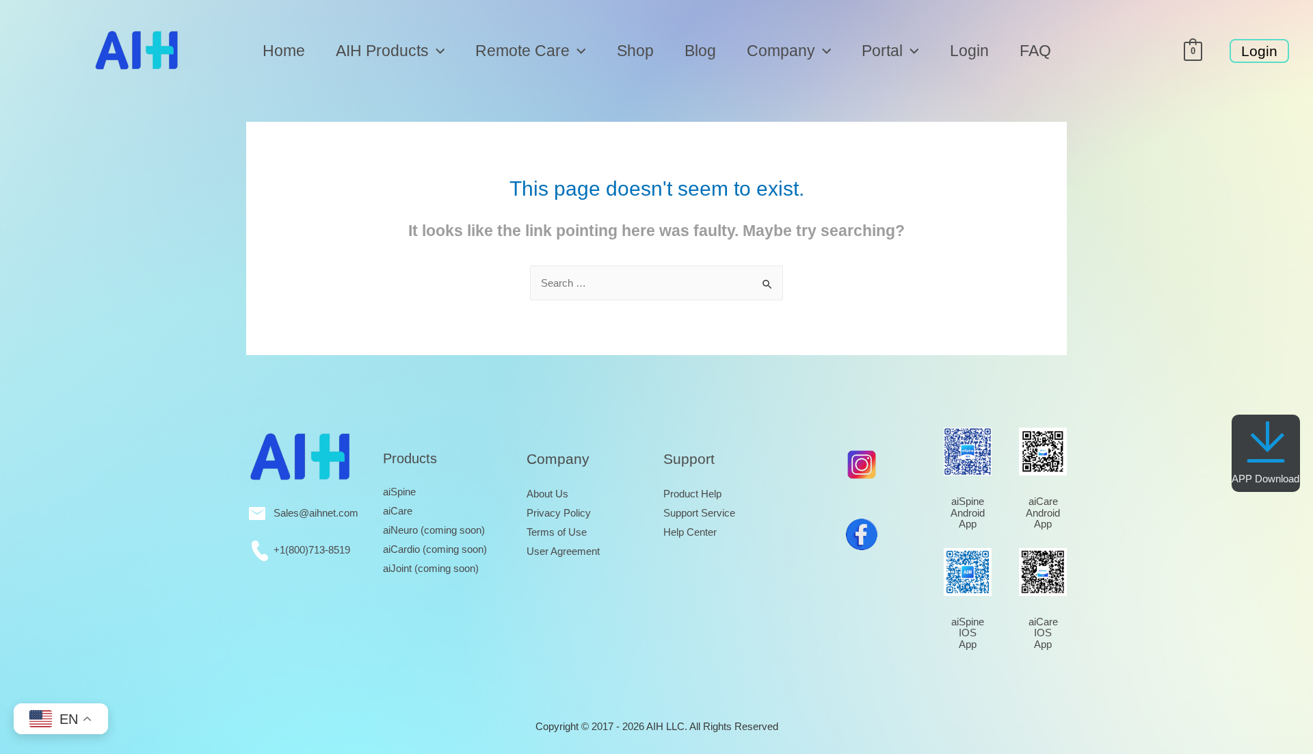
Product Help (692, 493)
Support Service (699, 513)
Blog (700, 51)
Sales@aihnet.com (311, 513)
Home (284, 51)
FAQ (1035, 51)
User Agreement (563, 551)
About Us (547, 493)
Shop (635, 51)
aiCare (397, 511)
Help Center (690, 532)
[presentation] (437, 51)
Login (969, 51)
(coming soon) (434, 530)
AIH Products (382, 51)
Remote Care (522, 51)
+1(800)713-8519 (309, 550)
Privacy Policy (559, 513)
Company (781, 51)
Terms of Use (557, 532)
